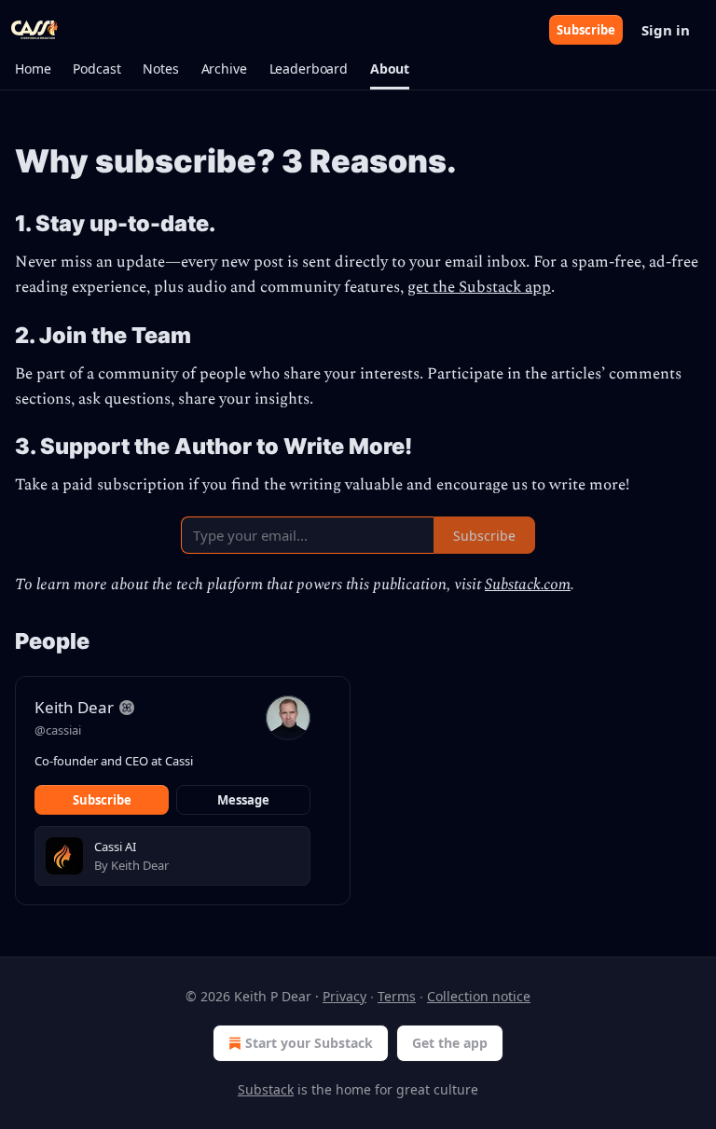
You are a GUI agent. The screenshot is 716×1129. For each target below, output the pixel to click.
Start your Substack (309, 1043)
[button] (33, 68)
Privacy (344, 996)
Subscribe (586, 29)
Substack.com (528, 584)
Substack (266, 1089)
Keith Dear (74, 707)
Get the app (450, 1043)
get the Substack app (479, 287)
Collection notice (478, 996)
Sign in (665, 30)
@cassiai (57, 730)
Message (243, 800)
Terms (397, 996)
